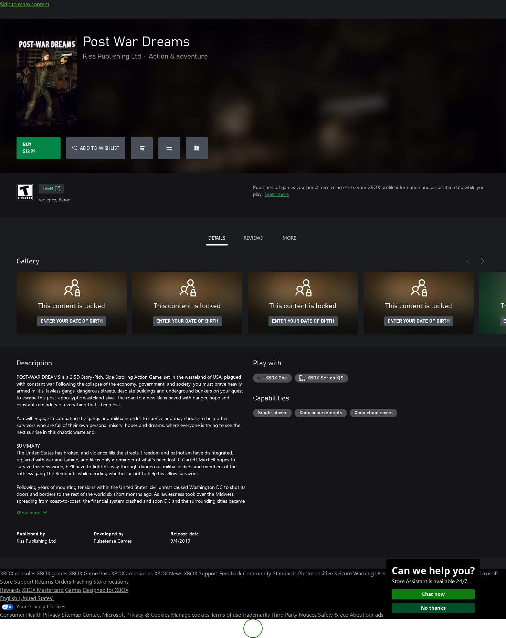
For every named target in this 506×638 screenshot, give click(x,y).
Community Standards (270, 573)
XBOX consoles (17, 573)
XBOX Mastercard (43, 589)
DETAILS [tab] (216, 237)
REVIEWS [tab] (253, 237)
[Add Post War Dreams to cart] (142, 148)
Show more (28, 512)
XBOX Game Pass (89, 573)
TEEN (47, 188)
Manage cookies (190, 614)
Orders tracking (73, 581)
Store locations (111, 581)
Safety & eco (333, 614)
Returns (44, 581)
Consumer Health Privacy (30, 614)
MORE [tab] (289, 237)
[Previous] (469, 261)
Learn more (277, 194)
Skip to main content (24, 4)
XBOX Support (201, 573)
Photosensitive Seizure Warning (336, 573)
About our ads (366, 614)
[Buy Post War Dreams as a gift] (169, 148)
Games (73, 589)
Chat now (433, 594)
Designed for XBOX (105, 589)
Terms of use (226, 614)
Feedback (230, 573)
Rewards (10, 589)
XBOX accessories (132, 573)
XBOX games (52, 573)
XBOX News (168, 573)
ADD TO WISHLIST (99, 148)
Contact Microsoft (104, 614)
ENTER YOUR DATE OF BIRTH (72, 321)
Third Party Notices (294, 614)
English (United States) (27, 598)
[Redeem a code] (197, 148)
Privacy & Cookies (148, 614)
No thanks (433, 608)
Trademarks (256, 614)
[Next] (482, 261)
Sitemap (71, 614)
